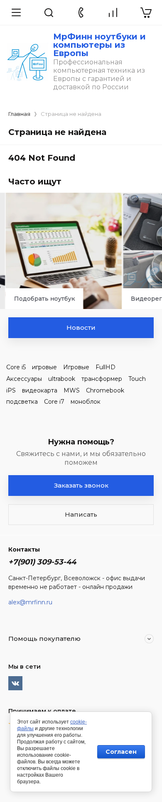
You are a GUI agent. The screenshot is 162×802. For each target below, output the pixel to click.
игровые (44, 367)
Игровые (76, 367)
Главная (19, 113)
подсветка (22, 401)
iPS (11, 390)
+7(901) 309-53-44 (42, 562)
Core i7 (54, 401)
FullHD (105, 367)
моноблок (86, 401)
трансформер (101, 379)
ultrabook (61, 379)
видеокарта (39, 390)
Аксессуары (24, 379)
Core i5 (16, 367)
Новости (81, 327)
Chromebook (105, 390)
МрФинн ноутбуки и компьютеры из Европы (99, 45)
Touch (137, 379)
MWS (72, 390)
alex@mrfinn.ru (30, 602)
